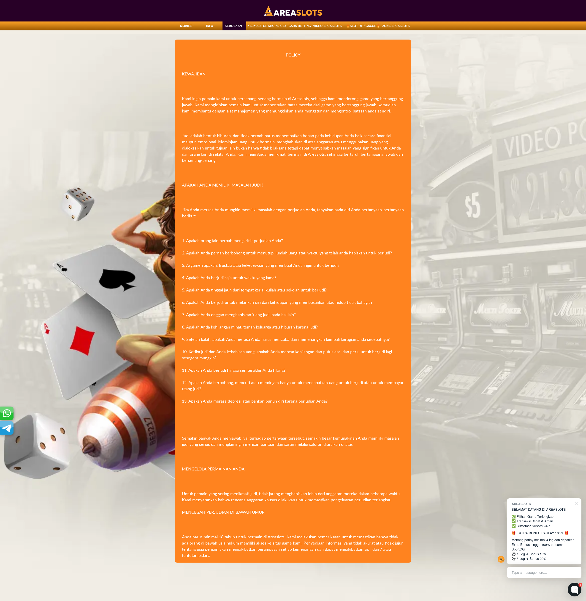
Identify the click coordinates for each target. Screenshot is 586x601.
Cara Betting (300, 26)
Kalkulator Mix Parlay (266, 26)
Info (209, 26)
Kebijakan (233, 26)
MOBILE (186, 26)
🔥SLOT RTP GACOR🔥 (363, 26)
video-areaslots (327, 26)
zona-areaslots (396, 26)
